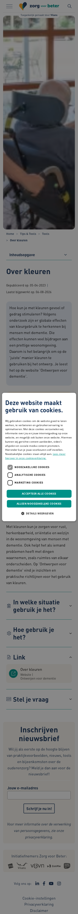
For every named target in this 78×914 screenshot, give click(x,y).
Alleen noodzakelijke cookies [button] (38, 504)
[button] (39, 513)
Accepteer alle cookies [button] (39, 493)
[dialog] (39, 457)
